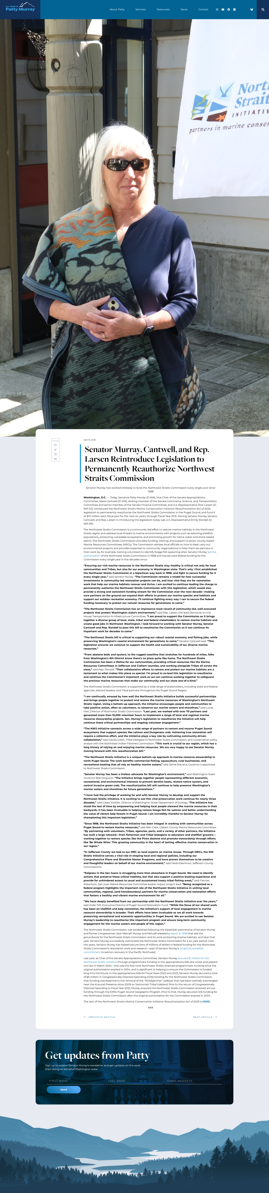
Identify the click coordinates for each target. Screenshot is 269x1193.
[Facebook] (228, 9)
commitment (92, 952)
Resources (163, 9)
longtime (185, 948)
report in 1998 (178, 933)
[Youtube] (222, 9)
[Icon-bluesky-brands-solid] (251, 9)
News (184, 9)
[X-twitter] (240, 9)
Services (140, 9)
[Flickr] (234, 9)
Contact (203, 9)
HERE (206, 1001)
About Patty (117, 9)
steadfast (198, 948)
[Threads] (245, 9)
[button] (263, 9)
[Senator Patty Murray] (20, 14)
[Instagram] (217, 9)
